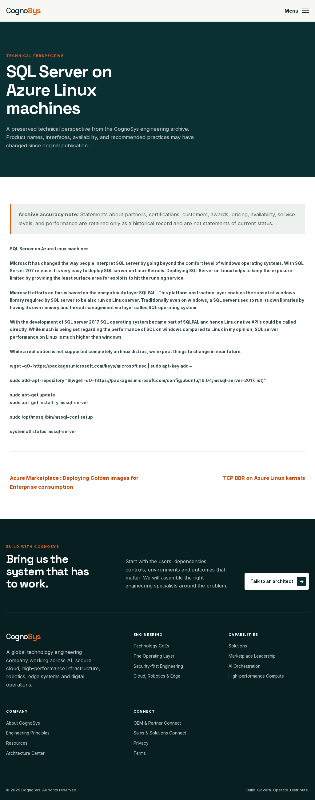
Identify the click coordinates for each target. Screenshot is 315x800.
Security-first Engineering (158, 666)
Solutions (238, 645)
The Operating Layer (154, 656)
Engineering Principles (28, 732)
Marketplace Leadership (252, 656)
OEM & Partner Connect (157, 723)
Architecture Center (25, 753)
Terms (140, 753)
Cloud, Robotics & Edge (157, 676)
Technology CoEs (151, 645)
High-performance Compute (256, 676)
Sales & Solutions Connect (160, 732)
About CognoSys (23, 723)
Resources (16, 743)
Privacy (141, 743)
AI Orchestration (245, 666)
